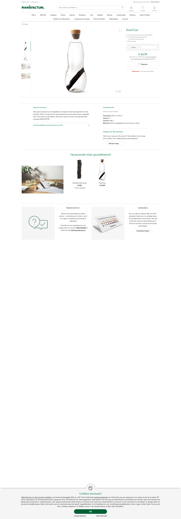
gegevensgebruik (101, 497)
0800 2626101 (81, 228)
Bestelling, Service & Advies (146, 2)
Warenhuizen (25, 2)
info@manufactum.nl (78, 230)
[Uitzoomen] (116, 91)
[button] (120, 30)
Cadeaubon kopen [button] (142, 231)
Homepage (25, 24)
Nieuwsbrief (34, 2)
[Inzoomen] (119, 91)
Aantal (133, 47)
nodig (68, 497)
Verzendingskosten (150, 57)
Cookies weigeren (80, 516)
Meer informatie (101, 516)
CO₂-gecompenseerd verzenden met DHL (143, 59)
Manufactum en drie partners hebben (36, 497)
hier (138, 504)
